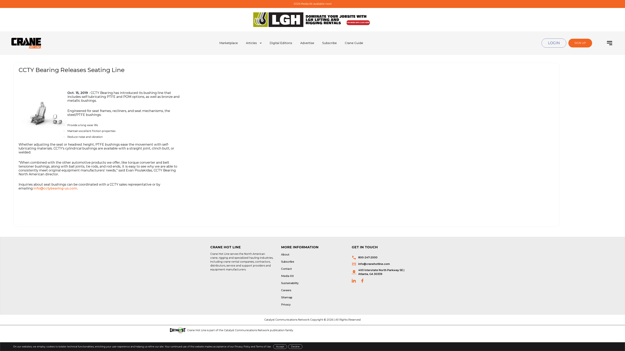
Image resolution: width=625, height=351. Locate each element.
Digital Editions (281, 43)
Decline (295, 346)
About (285, 254)
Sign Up (580, 43)
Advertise (307, 43)
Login (554, 43)
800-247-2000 (367, 257)
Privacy (286, 304)
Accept (280, 346)
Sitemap (286, 297)
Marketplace (228, 43)
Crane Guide (354, 43)
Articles (251, 43)
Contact (286, 268)
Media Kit (287, 276)
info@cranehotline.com (374, 264)
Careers (286, 290)
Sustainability (290, 283)
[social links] (354, 281)
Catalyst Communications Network (246, 330)
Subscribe (329, 43)
